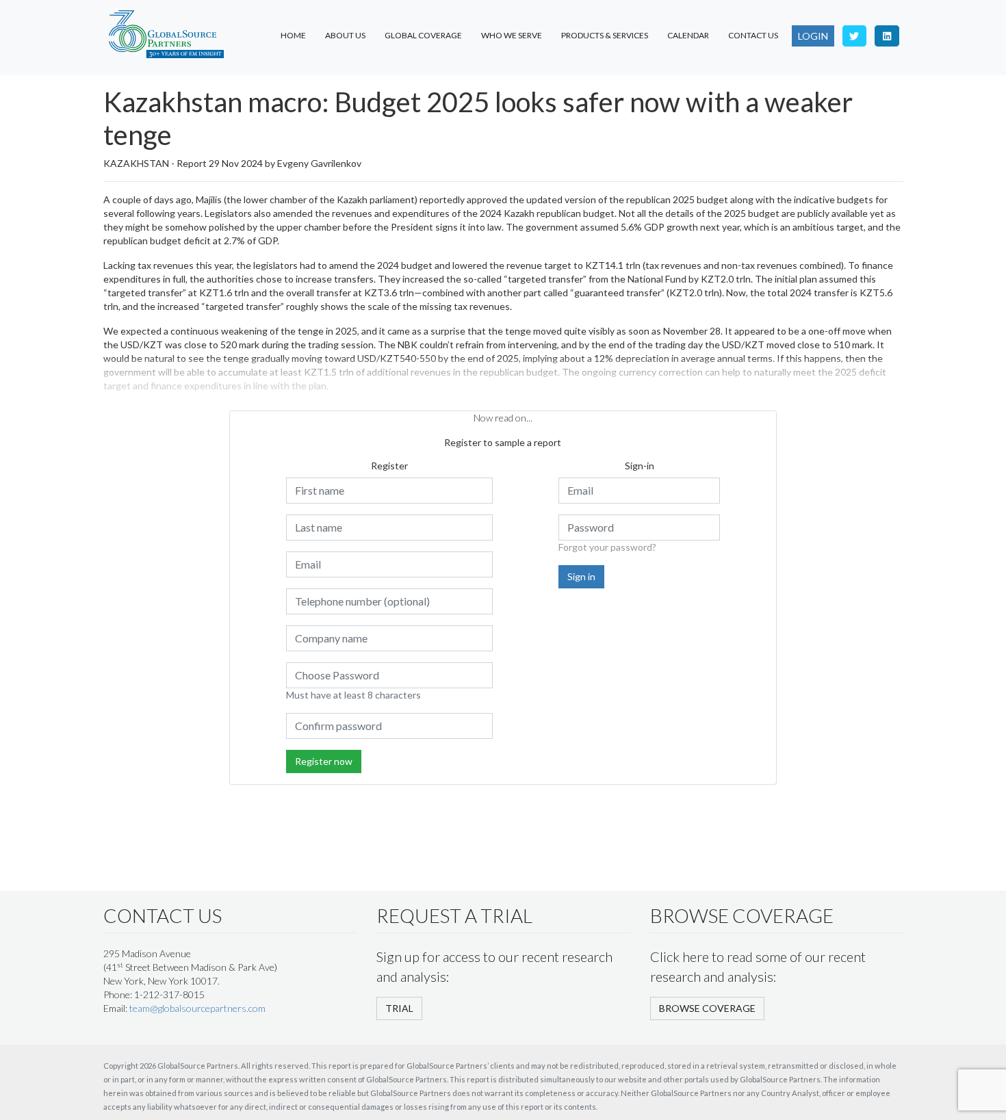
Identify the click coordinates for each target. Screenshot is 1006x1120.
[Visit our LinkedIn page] (887, 36)
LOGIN (813, 36)
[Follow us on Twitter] (854, 36)
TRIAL (399, 1008)
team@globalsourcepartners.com (197, 1008)
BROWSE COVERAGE (707, 1008)
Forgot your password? (607, 547)
